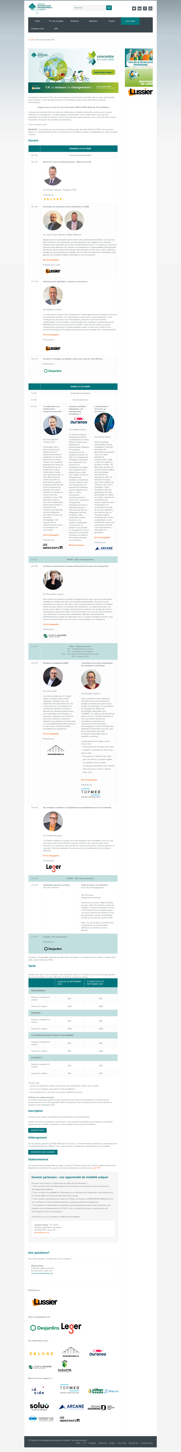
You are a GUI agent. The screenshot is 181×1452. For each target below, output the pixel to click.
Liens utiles (122, 1443)
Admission (103, 1443)
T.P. (84, 1443)
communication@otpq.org (42, 1273)
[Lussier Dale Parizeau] (140, 92)
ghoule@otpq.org (41, 1232)
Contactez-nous (147, 1443)
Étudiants (92, 1443)
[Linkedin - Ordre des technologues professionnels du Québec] (140, 8)
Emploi (112, 1443)
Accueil (31, 40)
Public (78, 1443)
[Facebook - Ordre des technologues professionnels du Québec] (145, 8)
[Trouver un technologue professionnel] (140, 57)
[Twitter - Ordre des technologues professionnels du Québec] (134, 8)
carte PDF (96, 1168)
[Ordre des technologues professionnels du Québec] (49, 7)
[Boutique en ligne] (140, 77)
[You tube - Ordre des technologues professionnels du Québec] (150, 8)
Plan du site (133, 1443)
